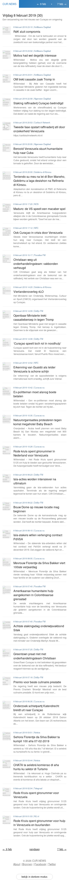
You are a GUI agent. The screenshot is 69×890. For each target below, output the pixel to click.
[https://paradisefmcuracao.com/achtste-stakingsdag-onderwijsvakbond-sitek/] (7, 625)
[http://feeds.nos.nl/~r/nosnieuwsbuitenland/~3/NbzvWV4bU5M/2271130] (7, 207)
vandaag (34, 849)
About (16, 864)
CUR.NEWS (9, 4)
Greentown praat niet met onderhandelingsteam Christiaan (34, 656)
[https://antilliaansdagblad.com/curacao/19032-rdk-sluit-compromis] (7, 30)
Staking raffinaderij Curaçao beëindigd (38, 103)
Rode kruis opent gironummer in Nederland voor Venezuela (34, 453)
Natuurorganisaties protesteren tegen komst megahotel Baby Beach (37, 422)
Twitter (52, 864)
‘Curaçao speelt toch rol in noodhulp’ (37, 343)
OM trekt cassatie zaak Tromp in (34, 79)
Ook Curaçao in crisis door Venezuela (38, 232)
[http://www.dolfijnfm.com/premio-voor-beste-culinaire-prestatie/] (7, 681)
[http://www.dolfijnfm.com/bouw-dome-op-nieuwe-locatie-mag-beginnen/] (7, 506)
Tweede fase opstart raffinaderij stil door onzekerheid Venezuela (39, 129)
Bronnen (27, 864)
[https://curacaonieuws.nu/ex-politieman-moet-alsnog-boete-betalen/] (7, 391)
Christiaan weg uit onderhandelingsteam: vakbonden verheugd (35, 263)
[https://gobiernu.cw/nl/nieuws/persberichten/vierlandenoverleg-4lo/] (7, 290)
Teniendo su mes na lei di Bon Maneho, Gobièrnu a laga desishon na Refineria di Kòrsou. (39, 180)
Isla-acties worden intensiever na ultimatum (34, 481)
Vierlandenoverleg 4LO (28, 291)
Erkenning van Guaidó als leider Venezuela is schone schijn (34, 369)
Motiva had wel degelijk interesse (34, 55)
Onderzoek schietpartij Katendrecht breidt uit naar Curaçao (36, 708)
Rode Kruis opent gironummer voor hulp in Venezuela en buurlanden (39, 823)
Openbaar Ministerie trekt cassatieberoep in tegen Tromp (33, 317)
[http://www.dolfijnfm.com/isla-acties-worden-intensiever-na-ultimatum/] (7, 478)
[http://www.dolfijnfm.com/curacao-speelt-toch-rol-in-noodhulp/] (7, 342)
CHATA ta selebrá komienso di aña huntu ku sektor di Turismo (36, 767)
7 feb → (61, 4)
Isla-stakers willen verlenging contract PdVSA (37, 537)
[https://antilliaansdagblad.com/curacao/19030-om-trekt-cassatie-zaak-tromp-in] (7, 78)
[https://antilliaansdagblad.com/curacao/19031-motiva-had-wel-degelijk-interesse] (7, 54)
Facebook (40, 864)
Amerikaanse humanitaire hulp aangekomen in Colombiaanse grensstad (33, 595)
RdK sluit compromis (26, 31)
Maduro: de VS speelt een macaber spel (39, 209)
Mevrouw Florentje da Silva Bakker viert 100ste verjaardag (39, 565)
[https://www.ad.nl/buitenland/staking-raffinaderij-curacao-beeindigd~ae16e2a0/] (7, 102)
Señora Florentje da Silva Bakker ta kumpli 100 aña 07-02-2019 (36, 739)
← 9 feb (41, 4)
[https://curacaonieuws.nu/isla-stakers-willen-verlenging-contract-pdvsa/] (7, 534)
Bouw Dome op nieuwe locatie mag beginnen (36, 509)
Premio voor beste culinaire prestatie (37, 682)
